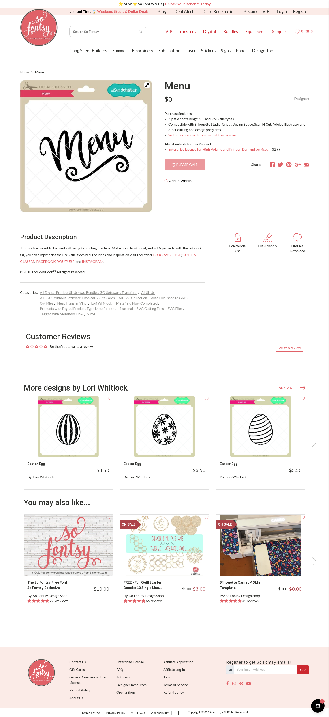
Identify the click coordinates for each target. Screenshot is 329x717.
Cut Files (46, 303)
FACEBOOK (46, 261)
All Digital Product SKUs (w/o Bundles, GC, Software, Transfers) (88, 292)
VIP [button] (168, 31)
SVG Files (175, 308)
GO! (303, 670)
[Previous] (29, 146)
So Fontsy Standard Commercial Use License (202, 135)
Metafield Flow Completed (137, 303)
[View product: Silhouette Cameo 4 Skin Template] (260, 545)
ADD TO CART (94, 448)
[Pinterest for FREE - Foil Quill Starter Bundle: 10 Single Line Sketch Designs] (170, 566)
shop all (287, 388)
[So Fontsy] (39, 27)
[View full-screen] (147, 85)
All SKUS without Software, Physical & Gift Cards (77, 298)
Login (282, 11)
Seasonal (126, 308)
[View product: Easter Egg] (68, 426)
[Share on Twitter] (280, 164)
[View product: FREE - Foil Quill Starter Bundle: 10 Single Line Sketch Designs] (164, 545)
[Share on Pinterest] (289, 164)
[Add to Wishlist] (110, 398)
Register (301, 11)
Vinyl (91, 314)
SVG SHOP (172, 255)
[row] (164, 443)
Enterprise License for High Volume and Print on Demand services (218, 149)
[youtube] (248, 683)
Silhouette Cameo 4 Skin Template (240, 585)
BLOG (158, 255)
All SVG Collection (133, 298)
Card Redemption (219, 11)
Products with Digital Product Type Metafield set (78, 308)
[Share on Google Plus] (298, 164)
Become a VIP (256, 11)
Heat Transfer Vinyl (72, 303)
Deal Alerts (185, 11)
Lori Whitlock (101, 303)
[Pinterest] (241, 683)
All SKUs (148, 292)
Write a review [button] (289, 348)
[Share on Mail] (306, 164)
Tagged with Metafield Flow (61, 314)
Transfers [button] (187, 31)
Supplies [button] (280, 31)
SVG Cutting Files (150, 308)
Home (24, 72)
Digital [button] (209, 31)
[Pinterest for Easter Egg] (74, 448)
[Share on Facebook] (272, 164)
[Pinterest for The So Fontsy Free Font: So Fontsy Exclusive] (74, 566)
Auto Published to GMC (169, 298)
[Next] (143, 146)
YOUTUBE (65, 261)
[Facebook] (227, 683)
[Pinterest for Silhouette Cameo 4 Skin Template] (267, 566)
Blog (162, 11)
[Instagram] (234, 683)
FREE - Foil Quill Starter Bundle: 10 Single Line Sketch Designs (143, 585)
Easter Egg (36, 463)
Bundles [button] (230, 31)
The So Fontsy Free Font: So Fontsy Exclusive (47, 585)
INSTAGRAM (92, 261)
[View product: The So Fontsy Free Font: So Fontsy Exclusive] (68, 545)
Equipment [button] (255, 31)
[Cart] (307, 31)
